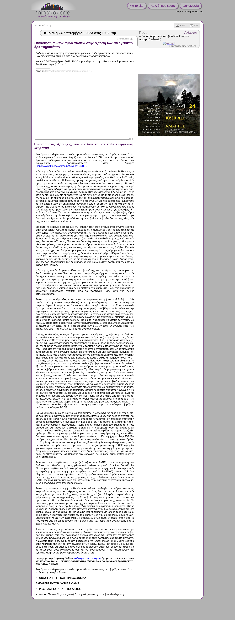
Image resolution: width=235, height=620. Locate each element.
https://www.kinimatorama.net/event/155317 (61, 165)
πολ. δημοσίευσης (163, 5)
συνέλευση (45, 25)
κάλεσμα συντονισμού (87, 558)
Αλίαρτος (190, 32)
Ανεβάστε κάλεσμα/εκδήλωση (189, 12)
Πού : (143, 32)
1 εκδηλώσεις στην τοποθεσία (182, 46)
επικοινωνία (191, 5)
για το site (136, 5)
